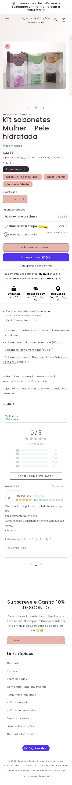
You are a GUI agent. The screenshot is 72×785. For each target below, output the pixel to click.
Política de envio (42, 770)
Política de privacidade (55, 765)
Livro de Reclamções (20, 726)
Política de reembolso (21, 710)
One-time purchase (23, 216)
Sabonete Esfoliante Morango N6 (28, 342)
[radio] (6, 217)
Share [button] (10, 403)
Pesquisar (13, 671)
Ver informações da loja (22, 320)
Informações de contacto (38, 776)
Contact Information (20, 734)
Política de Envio (17, 702)
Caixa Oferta (56, 177)
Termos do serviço (19, 770)
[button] (7, 20)
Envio (24, 157)
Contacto (13, 663)
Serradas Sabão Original (31, 761)
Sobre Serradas (17, 679)
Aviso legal (60, 770)
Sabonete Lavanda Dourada (24, 357)
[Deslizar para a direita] (44, 108)
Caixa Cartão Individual (22, 177)
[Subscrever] (61, 640)
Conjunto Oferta (17, 184)
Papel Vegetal (15, 169)
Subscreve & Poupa (28, 226)
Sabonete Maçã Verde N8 (23, 350)
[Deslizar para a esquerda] (28, 108)
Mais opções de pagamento (36, 265)
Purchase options (14, 209)
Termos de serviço (19, 718)
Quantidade (10, 192)
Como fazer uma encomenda (26, 687)
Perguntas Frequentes (21, 694)
